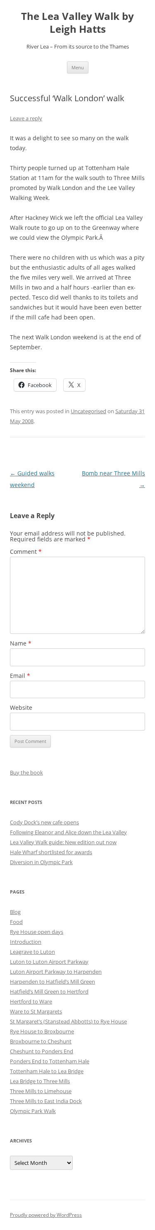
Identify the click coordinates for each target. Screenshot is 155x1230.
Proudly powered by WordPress (46, 1214)
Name (20, 643)
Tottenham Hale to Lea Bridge (46, 1071)
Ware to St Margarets (36, 1011)
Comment (26, 551)
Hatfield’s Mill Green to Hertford (49, 991)
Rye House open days (36, 931)
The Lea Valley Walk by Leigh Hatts (77, 23)
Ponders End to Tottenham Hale (49, 1061)
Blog (15, 912)
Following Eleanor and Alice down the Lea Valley (68, 832)
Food (16, 922)
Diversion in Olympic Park (41, 862)
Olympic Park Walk (33, 1111)
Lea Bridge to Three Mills (40, 1081)
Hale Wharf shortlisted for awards (51, 852)
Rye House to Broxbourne (42, 1031)
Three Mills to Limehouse (41, 1091)
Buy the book (26, 772)
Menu (78, 67)
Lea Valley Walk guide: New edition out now (63, 842)
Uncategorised (88, 411)
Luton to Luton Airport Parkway (49, 961)
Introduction (25, 941)
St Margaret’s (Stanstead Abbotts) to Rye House (68, 1021)
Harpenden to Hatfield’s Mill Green (52, 981)
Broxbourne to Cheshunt (41, 1041)
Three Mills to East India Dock (46, 1101)
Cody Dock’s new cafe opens (44, 822)
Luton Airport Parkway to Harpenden (56, 971)
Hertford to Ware (31, 1001)
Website (21, 707)
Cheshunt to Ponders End (41, 1051)
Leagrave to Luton (32, 951)
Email (20, 676)
